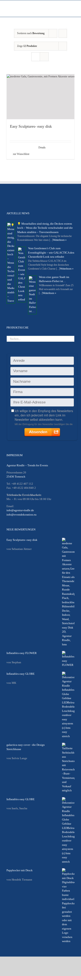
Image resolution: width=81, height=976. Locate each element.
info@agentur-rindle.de (20, 510)
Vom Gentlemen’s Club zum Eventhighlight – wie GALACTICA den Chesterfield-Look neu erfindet (51, 252)
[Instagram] (21, 195)
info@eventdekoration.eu (21, 514)
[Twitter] (14, 195)
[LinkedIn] (27, 195)
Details (42, 147)
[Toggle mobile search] (65, 10)
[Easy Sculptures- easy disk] (40, 96)
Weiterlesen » (60, 239)
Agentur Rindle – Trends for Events (27, 465)
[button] (25, 154)
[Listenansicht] (44, 56)
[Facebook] (8, 195)
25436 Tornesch (15, 476)
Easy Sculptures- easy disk (31, 126)
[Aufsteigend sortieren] (63, 33)
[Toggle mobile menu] (73, 10)
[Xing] (34, 195)
